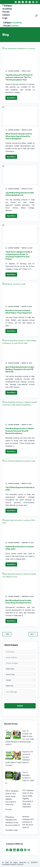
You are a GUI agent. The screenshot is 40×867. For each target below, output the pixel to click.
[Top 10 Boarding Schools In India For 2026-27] (13, 776)
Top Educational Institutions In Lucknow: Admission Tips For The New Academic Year (19, 77)
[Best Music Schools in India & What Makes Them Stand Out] (20, 292)
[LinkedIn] (26, 2)
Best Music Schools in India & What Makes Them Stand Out (18, 311)
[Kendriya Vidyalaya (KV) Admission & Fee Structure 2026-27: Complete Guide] (13, 821)
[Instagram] (23, 2)
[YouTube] (30, 2)
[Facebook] (16, 2)
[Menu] (36, 15)
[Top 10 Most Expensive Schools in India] (20, 469)
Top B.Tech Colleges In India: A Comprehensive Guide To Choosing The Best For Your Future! (18, 255)
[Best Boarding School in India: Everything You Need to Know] (20, 582)
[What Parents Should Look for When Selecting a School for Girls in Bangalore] (20, 116)
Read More (12, 97)
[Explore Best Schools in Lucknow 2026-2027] (20, 529)
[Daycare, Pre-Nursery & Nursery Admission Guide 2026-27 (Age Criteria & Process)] (13, 755)
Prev (7, 634)
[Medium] (37, 2)
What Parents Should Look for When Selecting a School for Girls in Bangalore (18, 136)
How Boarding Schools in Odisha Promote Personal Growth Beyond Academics (19, 430)
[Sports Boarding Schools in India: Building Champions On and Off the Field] (20, 349)
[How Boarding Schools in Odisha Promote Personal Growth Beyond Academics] (20, 411)
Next (32, 634)
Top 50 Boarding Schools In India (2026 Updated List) (19, 193)
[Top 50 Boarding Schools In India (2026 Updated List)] (20, 175)
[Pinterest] (33, 2)
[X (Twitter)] (19, 2)
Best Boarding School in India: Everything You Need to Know (18, 601)
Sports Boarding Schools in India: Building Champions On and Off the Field (19, 369)
